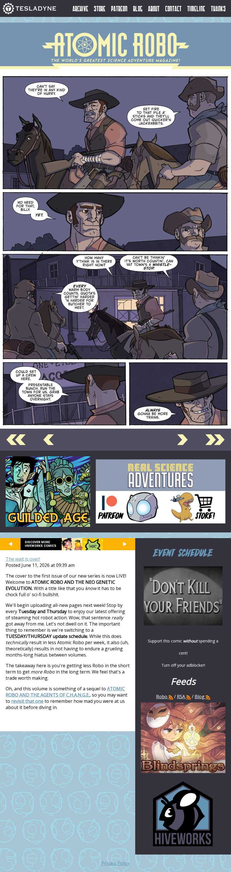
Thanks (218, 8)
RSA (181, 696)
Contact (173, 8)
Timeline (196, 8)
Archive (80, 8)
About (154, 8)
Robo (162, 696)
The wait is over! (23, 559)
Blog (138, 8)
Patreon (119, 8)
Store (100, 8)
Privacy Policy (115, 863)
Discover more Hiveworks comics (40, 544)
